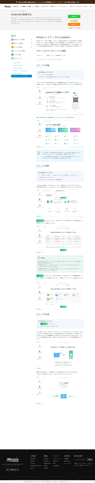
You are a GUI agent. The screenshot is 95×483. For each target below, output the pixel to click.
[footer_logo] (12, 462)
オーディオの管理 (18, 47)
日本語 (78, 480)
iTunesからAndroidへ (18, 68)
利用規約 (59, 480)
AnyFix (32, 468)
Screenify (46, 461)
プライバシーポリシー (44, 480)
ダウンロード (79, 6)
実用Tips (55, 461)
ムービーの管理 (17, 54)
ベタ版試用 (55, 465)
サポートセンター (57, 458)
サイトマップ (65, 480)
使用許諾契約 (53, 480)
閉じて (68, 481)
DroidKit (32, 461)
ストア (73, 6)
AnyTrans (32, 463)
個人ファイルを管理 (18, 43)
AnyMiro (46, 468)
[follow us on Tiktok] (18, 470)
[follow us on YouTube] (12, 470)
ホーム (14, 11)
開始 (15, 35)
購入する (74, 24)
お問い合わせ (67, 461)
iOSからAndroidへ (17, 62)
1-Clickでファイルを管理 (19, 39)
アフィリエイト (67, 463)
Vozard (45, 465)
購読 (90, 459)
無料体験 (74, 16)
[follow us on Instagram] (15, 470)
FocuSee (46, 458)
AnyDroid (23, 11)
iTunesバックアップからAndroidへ (21, 70)
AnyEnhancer (47, 463)
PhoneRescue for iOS (35, 465)
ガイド (18, 11)
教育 (54, 463)
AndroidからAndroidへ (18, 65)
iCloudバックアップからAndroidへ (21, 76)
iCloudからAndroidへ (18, 73)
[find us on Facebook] (7, 470)
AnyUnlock (33, 458)
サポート (86, 6)
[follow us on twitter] (10, 470)
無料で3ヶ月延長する (57, 2)
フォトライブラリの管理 (19, 50)
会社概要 (66, 458)
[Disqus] (60, 424)
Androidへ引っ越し (18, 58)
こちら (43, 154)
